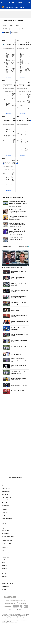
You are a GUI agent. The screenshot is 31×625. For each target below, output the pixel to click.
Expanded (6, 32)
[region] (15, 258)
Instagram (4, 565)
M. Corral (26, 131)
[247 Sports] (10, 603)
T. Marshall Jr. (22, 67)
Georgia (22, 86)
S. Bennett (29, 94)
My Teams (4, 589)
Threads (4, 574)
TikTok (3, 562)
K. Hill (7, 177)
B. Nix (14, 129)
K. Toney (7, 67)
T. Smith (8, 134)
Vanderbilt (8, 86)
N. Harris (22, 138)
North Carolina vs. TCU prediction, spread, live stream (17, 210)
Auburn (7, 122)
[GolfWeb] (20, 610)
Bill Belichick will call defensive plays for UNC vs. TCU (17, 238)
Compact (16, 32)
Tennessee (21, 84)
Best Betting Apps (7, 497)
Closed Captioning (7, 540)
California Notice (6, 543)
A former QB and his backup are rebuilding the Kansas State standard (18, 231)
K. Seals (14, 93)
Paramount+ (5, 521)
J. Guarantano (23, 94)
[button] (2, 2)
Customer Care (6, 553)
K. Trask (7, 54)
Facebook (4, 568)
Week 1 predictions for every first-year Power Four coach (17, 223)
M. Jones (22, 131)
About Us (4, 512)
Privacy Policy (5, 533)
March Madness (6, 503)
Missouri (19, 46)
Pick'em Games (6, 489)
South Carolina (7, 84)
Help (3, 550)
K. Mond (13, 54)
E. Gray (22, 100)
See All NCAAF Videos (15, 477)
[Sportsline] (21, 603)
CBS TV (4, 524)
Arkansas (6, 120)
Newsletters (5, 586)
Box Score (8, 77)
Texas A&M (8, 46)
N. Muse (8, 103)
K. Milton (28, 100)
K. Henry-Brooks (14, 98)
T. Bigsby (15, 134)
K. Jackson (29, 105)
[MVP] (26, 606)
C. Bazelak (27, 54)
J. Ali (13, 183)
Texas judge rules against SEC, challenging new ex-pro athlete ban (18, 203)
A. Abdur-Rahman (14, 104)
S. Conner (26, 138)
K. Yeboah (26, 145)
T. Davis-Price (21, 60)
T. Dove (27, 68)
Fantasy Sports (6, 491)
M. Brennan (22, 54)
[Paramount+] (7, 606)
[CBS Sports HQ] (22, 597)
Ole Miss (21, 122)
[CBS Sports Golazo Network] (15, 600)
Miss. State (6, 162)
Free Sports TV (6, 494)
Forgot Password (6, 592)
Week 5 (5, 25)
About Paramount (7, 518)
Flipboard (4, 576)
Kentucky (7, 164)
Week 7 (18, 25)
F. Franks (8, 129)
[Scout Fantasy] (11, 610)
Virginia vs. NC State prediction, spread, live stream (18, 217)
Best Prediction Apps (8, 500)
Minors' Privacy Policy (8, 536)
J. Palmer (22, 105)
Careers (4, 515)
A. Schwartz (15, 139)
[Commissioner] (17, 606)
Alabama (20, 120)
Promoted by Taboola (23, 246)
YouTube (4, 560)
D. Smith (22, 145)
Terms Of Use (6, 531)
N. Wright (8, 60)
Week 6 (11, 25)
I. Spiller (13, 60)
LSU (21, 44)
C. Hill (7, 94)
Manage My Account (7, 583)
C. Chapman (13, 68)
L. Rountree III (27, 61)
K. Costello (8, 172)
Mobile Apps (5, 505)
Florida (8, 44)
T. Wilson (13, 172)
